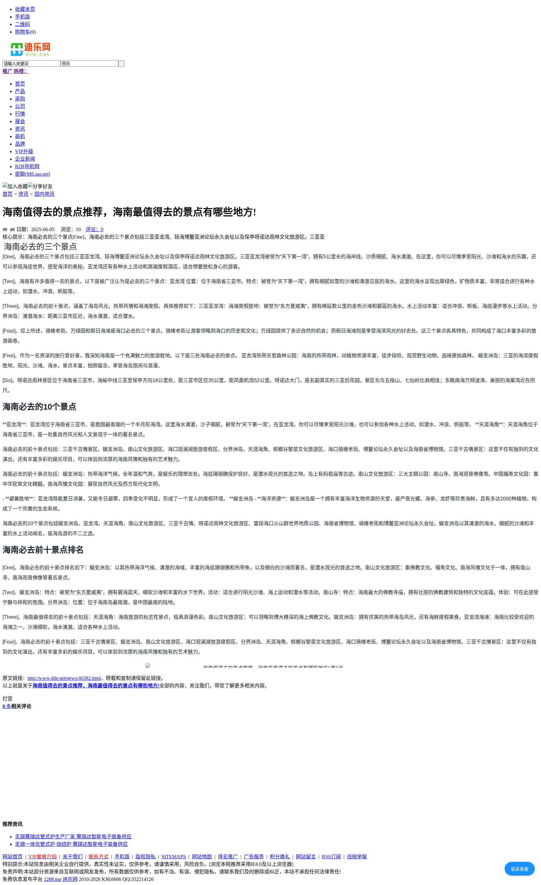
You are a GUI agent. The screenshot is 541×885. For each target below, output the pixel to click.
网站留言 (306, 856)
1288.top (52, 879)
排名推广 (228, 856)
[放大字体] (5, 228)
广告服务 (254, 856)
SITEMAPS (174, 856)
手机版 (22, 16)
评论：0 (94, 229)
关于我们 (73, 856)
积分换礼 (280, 856)
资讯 (23, 194)
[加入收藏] (15, 186)
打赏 (8, 698)
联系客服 (519, 869)
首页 (8, 194)
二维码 (22, 24)
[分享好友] (40, 186)
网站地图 (202, 856)
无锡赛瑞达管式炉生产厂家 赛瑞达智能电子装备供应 (73, 836)
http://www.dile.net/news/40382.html (64, 678)
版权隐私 (146, 856)
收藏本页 (25, 9)
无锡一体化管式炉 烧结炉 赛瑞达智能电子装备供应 (71, 844)
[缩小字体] (12, 228)
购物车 (22, 31)
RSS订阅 (331, 856)
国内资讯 (44, 194)
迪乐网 (70, 879)
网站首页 (13, 856)
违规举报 (357, 856)
